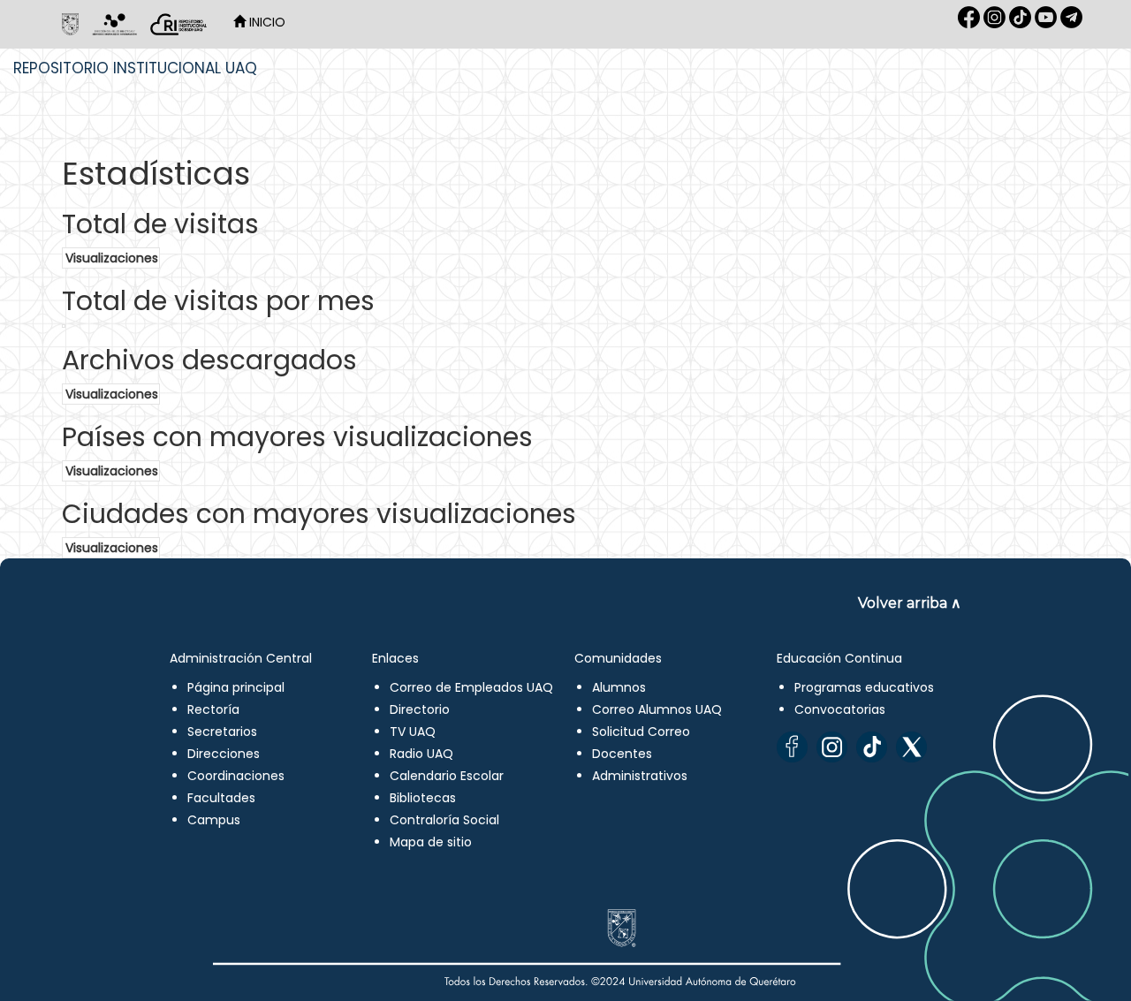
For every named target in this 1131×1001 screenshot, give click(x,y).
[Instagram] (831, 747)
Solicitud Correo (641, 731)
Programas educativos (864, 687)
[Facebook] (792, 747)
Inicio (265, 22)
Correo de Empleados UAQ (471, 687)
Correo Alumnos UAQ (657, 709)
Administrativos (639, 776)
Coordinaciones (236, 776)
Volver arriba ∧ (909, 603)
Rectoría (213, 709)
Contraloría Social (444, 820)
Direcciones (223, 753)
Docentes (622, 753)
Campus (213, 820)
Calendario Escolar (447, 776)
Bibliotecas (423, 798)
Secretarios (222, 731)
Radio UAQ (421, 753)
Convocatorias (839, 709)
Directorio (420, 709)
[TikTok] (871, 747)
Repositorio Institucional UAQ (135, 68)
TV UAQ (413, 731)
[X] (911, 747)
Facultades (221, 798)
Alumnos (619, 687)
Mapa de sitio (431, 842)
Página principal (236, 687)
